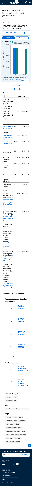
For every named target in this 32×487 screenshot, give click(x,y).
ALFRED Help (6, 475)
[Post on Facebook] (14, 89)
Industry (17, 424)
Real (7, 424)
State (11, 424)
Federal (21, 417)
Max (20, 33)
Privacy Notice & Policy (9, 483)
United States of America (13, 438)
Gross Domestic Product (13, 431)
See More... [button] (16, 357)
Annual (23, 431)
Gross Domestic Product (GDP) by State (8, 137)
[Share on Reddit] (17, 89)
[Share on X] (11, 89)
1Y (7, 33)
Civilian (15, 417)
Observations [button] (7, 23)
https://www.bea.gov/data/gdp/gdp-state (8, 245)
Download (22, 38)
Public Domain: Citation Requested (16, 434)
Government (22, 420)
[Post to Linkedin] (20, 89)
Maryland (8, 397)
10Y (15, 33)
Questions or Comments (9, 472)
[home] (10, 2)
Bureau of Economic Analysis (14, 427)
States (14, 397)
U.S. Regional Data (11, 401)
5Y (11, 33)
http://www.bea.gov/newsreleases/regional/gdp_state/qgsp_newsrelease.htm (8, 202)
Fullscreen (24, 80)
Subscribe (25, 455)
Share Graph (15, 85)
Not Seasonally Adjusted (13, 442)
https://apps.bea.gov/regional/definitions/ (8, 285)
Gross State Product (11, 420)
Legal (3, 479)
